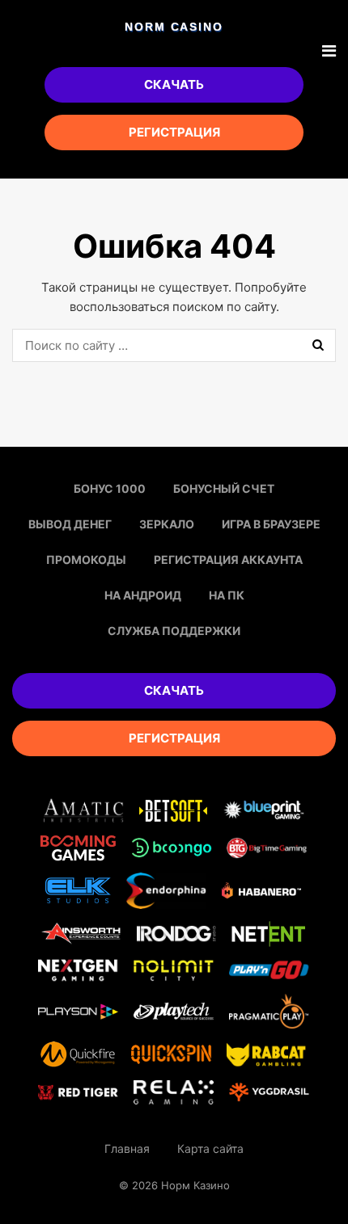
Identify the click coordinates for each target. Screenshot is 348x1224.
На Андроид (142, 595)
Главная (127, 1148)
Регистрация (174, 132)
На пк (226, 595)
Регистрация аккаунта (228, 559)
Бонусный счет (223, 488)
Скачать (174, 84)
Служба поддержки (174, 630)
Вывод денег (70, 524)
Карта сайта (210, 1148)
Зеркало (166, 524)
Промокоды (86, 559)
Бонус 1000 (110, 488)
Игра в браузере (271, 524)
